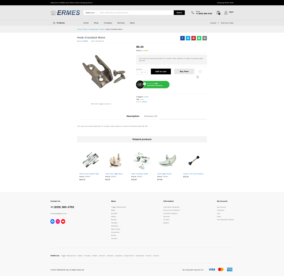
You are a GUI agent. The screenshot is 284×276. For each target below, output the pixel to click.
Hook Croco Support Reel (89, 174)
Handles (114, 223)
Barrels (113, 219)
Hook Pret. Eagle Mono (114, 174)
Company (108, 23)
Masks (113, 216)
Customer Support (170, 213)
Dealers (166, 223)
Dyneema (114, 226)
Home (86, 23)
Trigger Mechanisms (118, 207)
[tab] (132, 117)
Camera (114, 238)
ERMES (85, 41)
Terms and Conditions (171, 210)
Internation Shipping (171, 207)
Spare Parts (115, 229)
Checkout (220, 210)
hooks (142, 99)
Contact (213, 23)
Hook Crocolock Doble (139, 174)
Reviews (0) (150, 116)
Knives (113, 235)
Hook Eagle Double (164, 174)
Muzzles (114, 213)
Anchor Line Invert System (193, 174)
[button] (197, 77)
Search (179, 13)
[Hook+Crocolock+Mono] (188, 38)
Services (120, 23)
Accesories (115, 232)
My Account (221, 207)
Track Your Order (227, 23)
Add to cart (161, 71)
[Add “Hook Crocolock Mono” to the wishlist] (200, 72)
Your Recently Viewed (225, 219)
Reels (113, 210)
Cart (218, 213)
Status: (139, 50)
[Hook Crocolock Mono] (182, 38)
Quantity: (139, 69)
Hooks (146, 97)
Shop (198, 11)
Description (133, 116)
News (132, 23)
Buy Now (184, 71)
